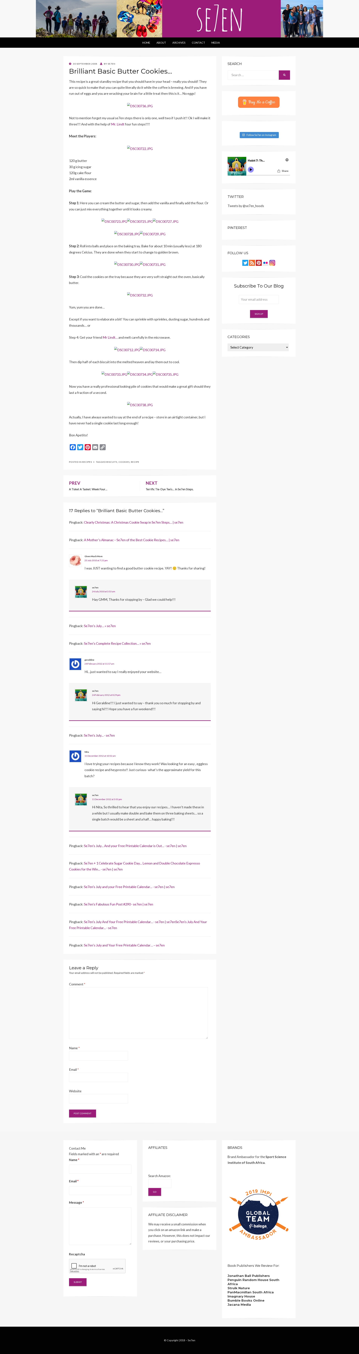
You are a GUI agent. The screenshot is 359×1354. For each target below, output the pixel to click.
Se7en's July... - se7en (99, 735)
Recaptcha (77, 1254)
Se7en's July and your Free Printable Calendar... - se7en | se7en (129, 887)
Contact (198, 42)
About (161, 42)
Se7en (191, 1340)
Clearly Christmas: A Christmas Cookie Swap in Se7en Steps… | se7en (133, 522)
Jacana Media (239, 1304)
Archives (178, 42)
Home (146, 42)
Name (74, 1048)
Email (74, 1069)
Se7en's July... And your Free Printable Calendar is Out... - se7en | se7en (135, 846)
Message (76, 1202)
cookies (124, 462)
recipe (135, 462)
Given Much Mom (93, 556)
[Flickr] (265, 263)
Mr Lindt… (110, 337)
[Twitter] (245, 263)
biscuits (111, 462)
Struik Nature (239, 1288)
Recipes (87, 462)
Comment (77, 984)
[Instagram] (272, 263)
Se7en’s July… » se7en (100, 626)
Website (75, 1091)
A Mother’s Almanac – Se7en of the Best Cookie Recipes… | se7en (131, 540)
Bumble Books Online (246, 1300)
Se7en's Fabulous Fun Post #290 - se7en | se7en (118, 904)
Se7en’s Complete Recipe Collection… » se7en (117, 643)
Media (215, 42)
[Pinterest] (258, 263)
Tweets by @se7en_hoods (246, 206)
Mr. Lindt (117, 124)
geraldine (89, 659)
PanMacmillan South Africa (251, 1292)
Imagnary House (241, 1296)
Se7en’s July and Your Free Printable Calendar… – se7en (124, 945)
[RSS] (252, 263)
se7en (95, 587)
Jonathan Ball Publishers (249, 1276)
